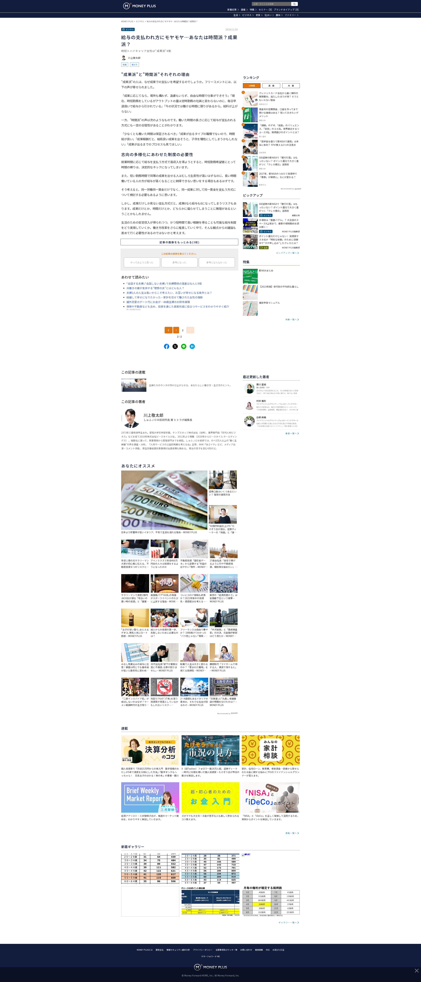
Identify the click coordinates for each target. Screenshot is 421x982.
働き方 (134, 64)
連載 (243, 9)
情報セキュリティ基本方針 (178, 949)
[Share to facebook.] (166, 346)
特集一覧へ (291, 319)
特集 (252, 9)
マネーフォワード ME (210, 956)
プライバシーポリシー (203, 949)
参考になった (179, 262)
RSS (268, 949)
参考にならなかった (216, 262)
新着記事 (232, 9)
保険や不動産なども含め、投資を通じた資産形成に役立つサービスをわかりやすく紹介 (177, 306)
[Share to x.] (175, 346)
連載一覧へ (291, 833)
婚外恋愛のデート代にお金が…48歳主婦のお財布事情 (158, 302)
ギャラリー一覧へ (288, 922)
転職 (125, 64)
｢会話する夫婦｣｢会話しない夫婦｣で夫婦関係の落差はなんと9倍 (164, 283)
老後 (258, 15)
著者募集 (259, 949)
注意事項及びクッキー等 (226, 949)
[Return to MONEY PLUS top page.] (139, 6)
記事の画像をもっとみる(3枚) (179, 242)
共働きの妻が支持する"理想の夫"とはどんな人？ (155, 288)
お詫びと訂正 (278, 949)
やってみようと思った (141, 262)
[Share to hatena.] (192, 346)
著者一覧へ (291, 433)
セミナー (265, 9)
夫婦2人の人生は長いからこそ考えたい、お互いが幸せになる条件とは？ (169, 293)
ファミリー (290, 15)
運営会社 (159, 949)
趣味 (278, 15)
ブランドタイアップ (286, 9)
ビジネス (246, 15)
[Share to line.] (183, 346)
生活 (235, 15)
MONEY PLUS (127, 21)
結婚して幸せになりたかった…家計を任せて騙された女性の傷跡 (164, 297)
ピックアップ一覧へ (286, 252)
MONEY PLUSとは (145, 949)
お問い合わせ (246, 949)
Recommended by (223, 713)
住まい (268, 15)
